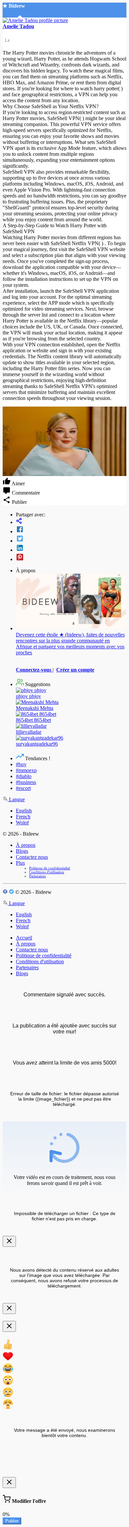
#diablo (23, 776)
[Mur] (71, 521)
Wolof (22, 822)
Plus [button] (20, 863)
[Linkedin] (71, 548)
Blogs (22, 851)
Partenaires (37, 876)
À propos (25, 845)
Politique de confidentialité (49, 868)
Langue (16, 799)
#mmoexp (26, 770)
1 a (7, 40)
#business (26, 782)
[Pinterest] (71, 557)
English (24, 810)
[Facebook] (71, 530)
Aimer (18, 483)
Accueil (24, 937)
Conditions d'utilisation (46, 872)
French (23, 816)
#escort (23, 788)
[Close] (9, 1241)
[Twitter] (71, 539)
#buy (21, 764)
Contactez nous (32, 857)
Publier (12, 1520)
